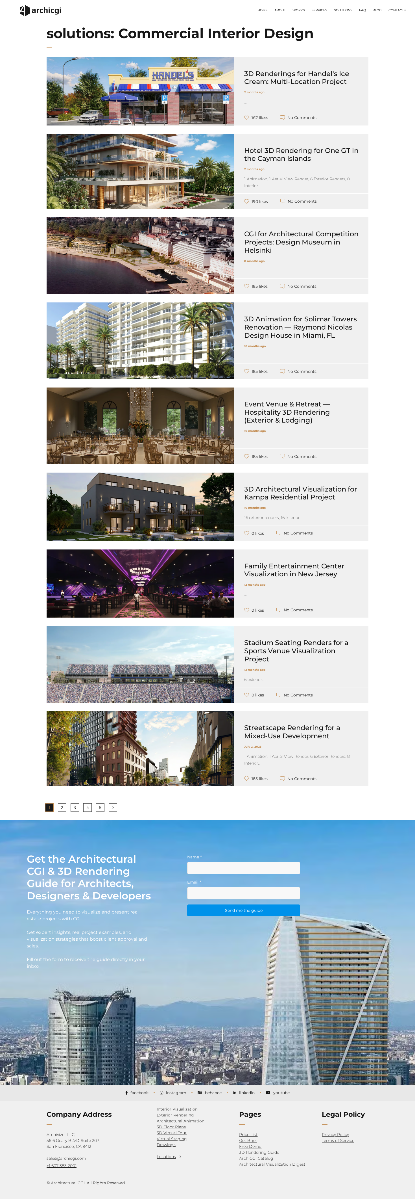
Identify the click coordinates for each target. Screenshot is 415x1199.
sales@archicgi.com (66, 1158)
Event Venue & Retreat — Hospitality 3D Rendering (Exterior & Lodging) (287, 412)
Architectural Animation (180, 1121)
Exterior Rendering (175, 1115)
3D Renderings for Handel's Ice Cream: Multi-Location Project (296, 78)
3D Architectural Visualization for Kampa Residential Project (300, 493)
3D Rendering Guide (259, 1152)
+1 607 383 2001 (62, 1165)
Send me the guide (244, 910)
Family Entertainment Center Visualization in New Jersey (294, 570)
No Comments (301, 117)
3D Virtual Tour (172, 1132)
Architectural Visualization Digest (272, 1164)
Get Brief (248, 1140)
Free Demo (250, 1146)
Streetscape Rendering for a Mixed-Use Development (292, 732)
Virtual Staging (172, 1138)
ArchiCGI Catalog (256, 1158)
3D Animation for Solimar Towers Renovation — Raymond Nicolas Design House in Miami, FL (300, 327)
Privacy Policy (335, 1134)
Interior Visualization (177, 1109)
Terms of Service (338, 1140)
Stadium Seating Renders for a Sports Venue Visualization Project (296, 651)
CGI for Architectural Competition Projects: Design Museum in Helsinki (301, 242)
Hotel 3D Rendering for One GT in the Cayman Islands (301, 154)
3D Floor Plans (171, 1126)
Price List (248, 1134)
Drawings (166, 1144)
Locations (166, 1156)
